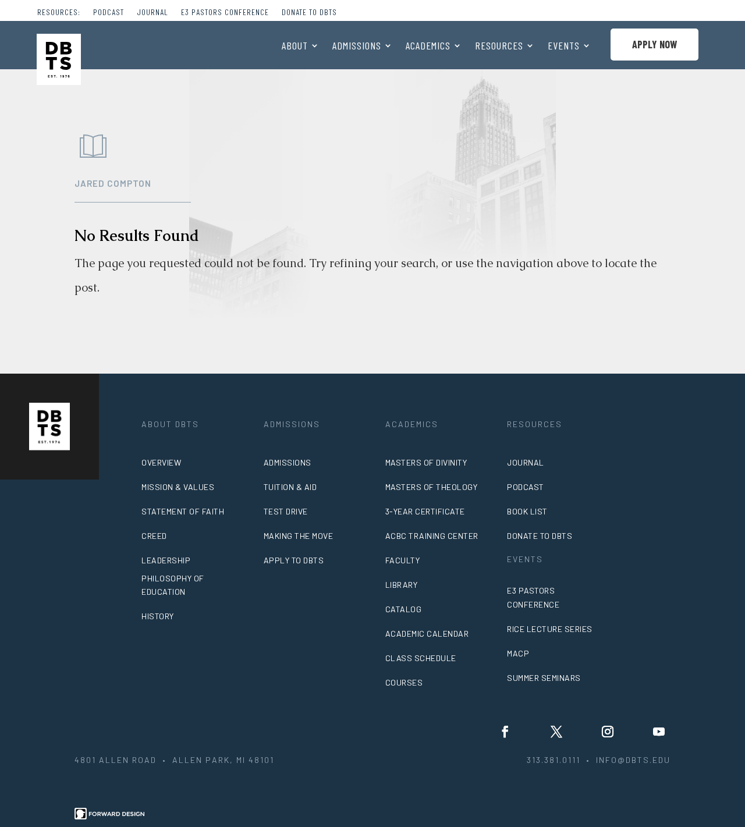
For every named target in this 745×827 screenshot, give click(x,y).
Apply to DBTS (294, 560)
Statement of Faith (182, 511)
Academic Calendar (427, 633)
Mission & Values (177, 487)
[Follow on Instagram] (607, 731)
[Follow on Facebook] (505, 731)
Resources (499, 46)
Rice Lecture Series (550, 629)
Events (564, 46)
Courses (404, 682)
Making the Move (299, 536)
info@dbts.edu (633, 760)
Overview (161, 462)
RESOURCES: (58, 12)
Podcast (108, 12)
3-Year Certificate (425, 511)
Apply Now (654, 44)
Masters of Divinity (426, 462)
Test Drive (286, 511)
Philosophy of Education (172, 585)
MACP (518, 653)
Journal (152, 12)
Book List (527, 511)
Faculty (402, 560)
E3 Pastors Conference (225, 12)
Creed (154, 536)
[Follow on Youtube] (658, 731)
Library (401, 585)
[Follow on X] (556, 731)
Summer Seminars (544, 678)
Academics (428, 46)
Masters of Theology (431, 487)
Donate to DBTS (309, 12)
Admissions (356, 46)
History (157, 616)
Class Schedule (420, 658)
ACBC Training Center (431, 536)
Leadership (165, 560)
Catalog (403, 609)
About (295, 46)
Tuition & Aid (290, 487)
